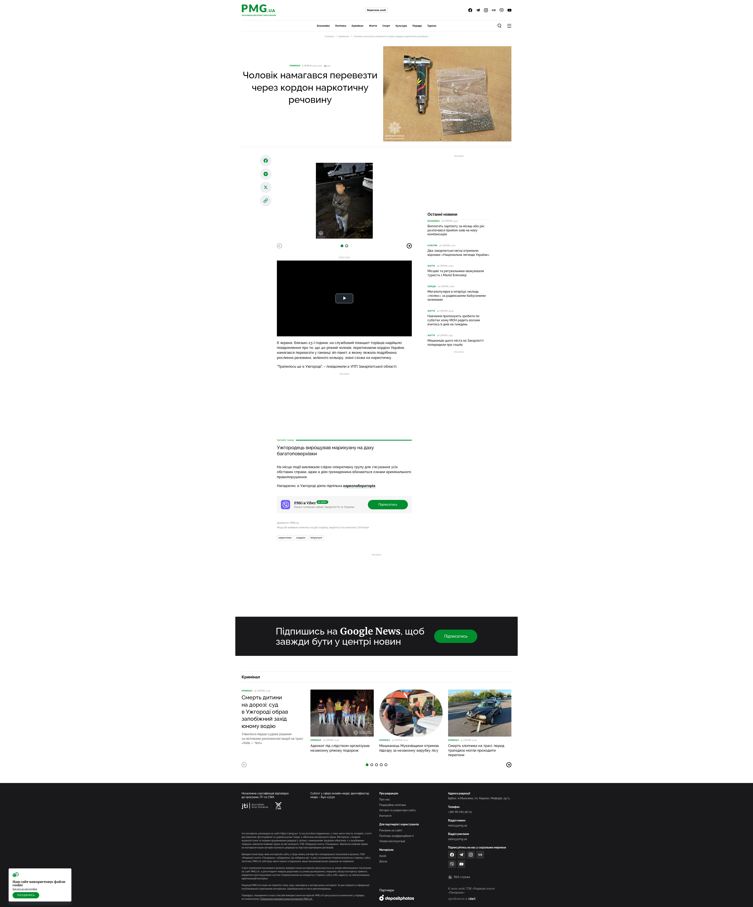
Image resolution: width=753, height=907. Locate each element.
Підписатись (387, 504)
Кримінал (357, 25)
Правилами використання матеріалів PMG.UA (286, 899)
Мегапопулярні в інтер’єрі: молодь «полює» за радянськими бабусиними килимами (456, 296)
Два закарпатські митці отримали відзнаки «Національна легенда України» (458, 253)
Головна (329, 36)
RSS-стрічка (462, 877)
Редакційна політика (392, 805)
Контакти (385, 815)
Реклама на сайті (390, 830)
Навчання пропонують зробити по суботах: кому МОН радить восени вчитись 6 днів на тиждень (453, 320)
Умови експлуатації (392, 841)
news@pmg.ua (457, 825)
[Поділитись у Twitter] (265, 187)
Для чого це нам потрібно (25, 889)
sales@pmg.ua (457, 839)
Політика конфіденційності (396, 835)
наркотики (285, 537)
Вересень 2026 (376, 10)
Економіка (323, 25)
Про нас (384, 799)
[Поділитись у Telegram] (265, 174)
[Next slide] (409, 246)
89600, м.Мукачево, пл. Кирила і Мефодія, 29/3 (479, 798)
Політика (340, 25)
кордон (301, 537)
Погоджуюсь (26, 895)
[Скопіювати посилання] (265, 200)
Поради (417, 25)
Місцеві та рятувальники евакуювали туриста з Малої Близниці (455, 273)
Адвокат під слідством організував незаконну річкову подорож (340, 748)
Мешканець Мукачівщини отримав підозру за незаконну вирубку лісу (409, 748)
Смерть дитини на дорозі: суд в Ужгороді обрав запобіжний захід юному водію (265, 711)
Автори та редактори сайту (397, 810)
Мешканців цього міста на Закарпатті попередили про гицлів (455, 343)
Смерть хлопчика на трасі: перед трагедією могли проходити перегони (476, 750)
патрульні (316, 537)
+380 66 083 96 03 (460, 811)
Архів (382, 855)
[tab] (342, 245)
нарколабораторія (359, 486)
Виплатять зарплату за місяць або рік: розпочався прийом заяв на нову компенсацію (456, 230)
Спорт (386, 25)
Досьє (383, 861)
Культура (401, 25)
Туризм (431, 25)
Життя (373, 25)
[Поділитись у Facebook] (265, 160)
